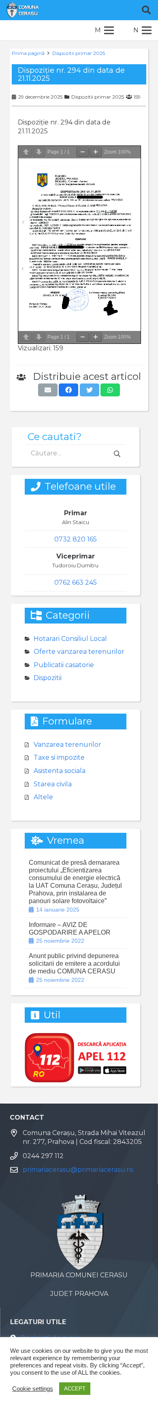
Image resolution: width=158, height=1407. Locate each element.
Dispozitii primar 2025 (78, 53)
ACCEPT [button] (74, 1389)
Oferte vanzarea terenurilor (79, 651)
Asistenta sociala (59, 771)
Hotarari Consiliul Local (70, 638)
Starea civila (53, 784)
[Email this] (48, 389)
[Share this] (68, 389)
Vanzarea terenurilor (67, 744)
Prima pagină (28, 53)
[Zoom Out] (83, 152)
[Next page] (39, 152)
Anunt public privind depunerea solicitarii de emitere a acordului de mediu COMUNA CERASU (74, 963)
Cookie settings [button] (32, 1389)
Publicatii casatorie (64, 665)
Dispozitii (48, 678)
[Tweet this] (89, 389)
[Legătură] (22, 10)
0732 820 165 (75, 539)
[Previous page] (26, 152)
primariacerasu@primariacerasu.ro (78, 1169)
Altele (43, 797)
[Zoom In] (96, 152)
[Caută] (146, 10)
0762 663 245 (75, 582)
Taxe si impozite (59, 757)
